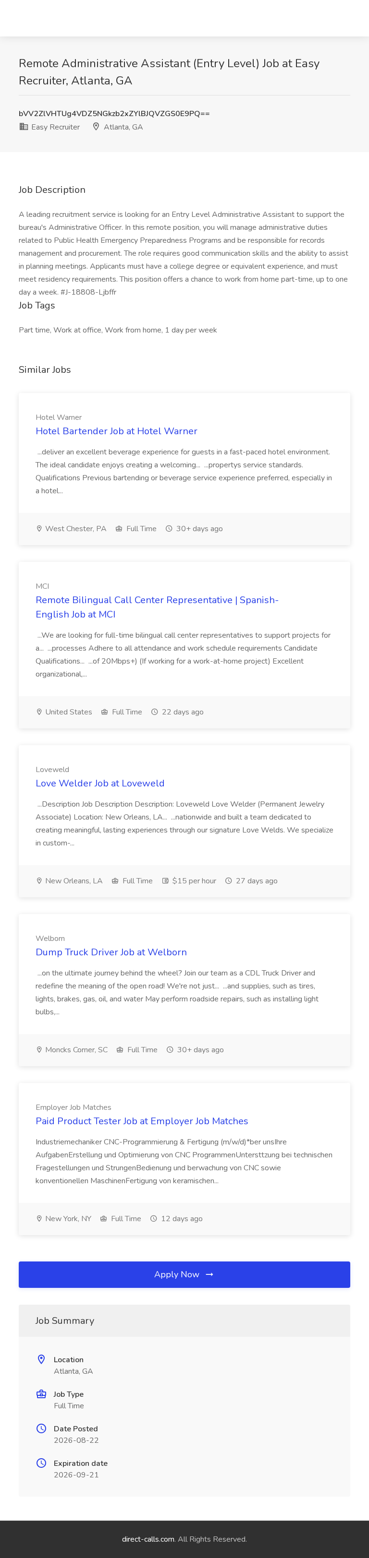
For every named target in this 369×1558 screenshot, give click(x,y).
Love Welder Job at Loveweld (100, 783)
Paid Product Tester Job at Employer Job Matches (142, 1121)
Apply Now (178, 1274)
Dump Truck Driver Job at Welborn (111, 952)
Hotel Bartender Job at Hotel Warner (116, 431)
